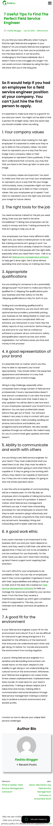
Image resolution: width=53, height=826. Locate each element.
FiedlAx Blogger (14, 30)
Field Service (42, 30)
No (50, 823)
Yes (47, 823)
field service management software (30, 257)
